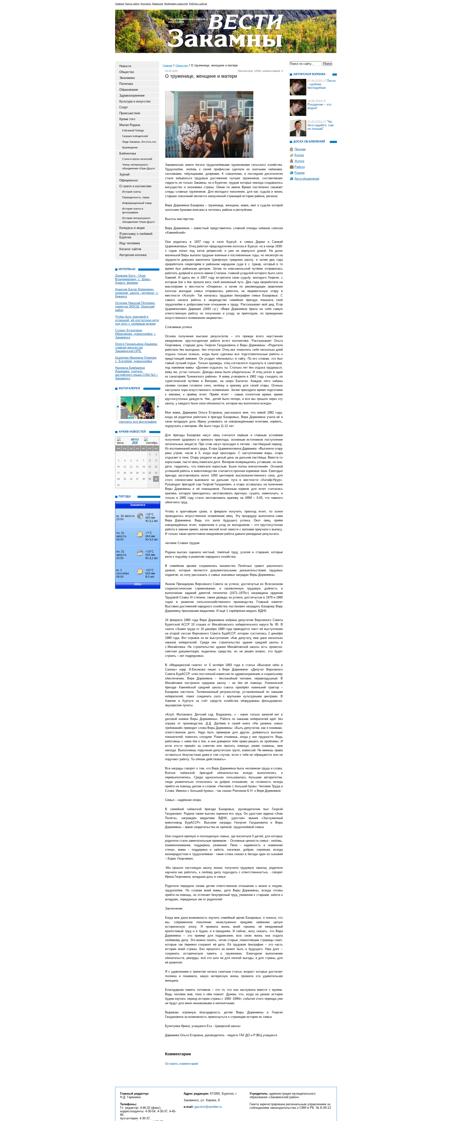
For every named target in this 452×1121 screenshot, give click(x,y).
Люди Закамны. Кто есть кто (139, 141)
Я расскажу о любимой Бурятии (135, 235)
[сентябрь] (150, 441)
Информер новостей (176, 3)
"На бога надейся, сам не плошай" (320, 125)
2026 (135, 442)
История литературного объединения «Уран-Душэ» (138, 220)
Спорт (123, 107)
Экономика (127, 78)
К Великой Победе (133, 130)
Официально (128, 180)
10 (118, 466)
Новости (125, 66)
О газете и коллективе (135, 186)
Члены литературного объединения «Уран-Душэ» (138, 166)
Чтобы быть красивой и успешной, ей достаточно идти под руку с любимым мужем (137, 320)
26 (131, 479)
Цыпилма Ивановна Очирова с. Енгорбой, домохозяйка (135, 359)
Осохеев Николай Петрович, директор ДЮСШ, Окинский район (135, 306)
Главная (119, 3)
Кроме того (127, 119)
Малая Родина (129, 125)
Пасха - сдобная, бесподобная (321, 84)
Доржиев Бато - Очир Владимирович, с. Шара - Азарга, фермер (133, 279)
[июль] (121, 441)
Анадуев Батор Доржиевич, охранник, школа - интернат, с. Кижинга (137, 293)
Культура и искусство (134, 101)
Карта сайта (132, 3)
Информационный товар (137, 203)
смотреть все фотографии (138, 421)
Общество (126, 72)
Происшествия (129, 113)
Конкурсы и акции (132, 228)
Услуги (299, 161)
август (135, 439)
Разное (300, 173)
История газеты (131, 191)
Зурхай (124, 174)
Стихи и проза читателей (137, 159)
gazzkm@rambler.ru (208, 1107)
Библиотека (127, 153)
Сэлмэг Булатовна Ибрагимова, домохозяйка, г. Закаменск (135, 334)
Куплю (299, 155)
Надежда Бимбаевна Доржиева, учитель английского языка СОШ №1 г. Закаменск (136, 373)
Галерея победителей (135, 136)
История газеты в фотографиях (132, 210)
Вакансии (157, 3)
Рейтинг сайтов (198, 3)
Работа (300, 167)
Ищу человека (129, 243)
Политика (126, 83)
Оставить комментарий (181, 1063)
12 (131, 466)
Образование (128, 89)
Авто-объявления (307, 178)
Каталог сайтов (130, 249)
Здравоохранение (132, 95)
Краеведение (130, 147)
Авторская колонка (132, 255)
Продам (300, 149)
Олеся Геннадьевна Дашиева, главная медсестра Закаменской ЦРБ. (136, 347)
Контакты (146, 3)
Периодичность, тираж (135, 197)
